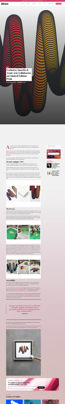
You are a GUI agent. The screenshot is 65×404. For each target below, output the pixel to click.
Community (34, 3)
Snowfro (11, 148)
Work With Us (51, 3)
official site (35, 327)
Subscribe (59, 3)
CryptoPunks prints (21, 290)
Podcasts (28, 3)
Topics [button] (22, 3)
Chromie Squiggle (9, 152)
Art (7, 67)
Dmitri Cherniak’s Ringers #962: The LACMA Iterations (24, 289)
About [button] (44, 3)
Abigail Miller (12, 159)
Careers (39, 3)
